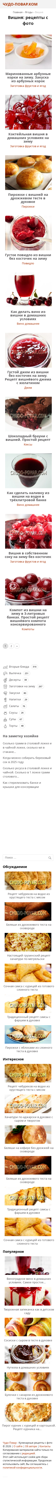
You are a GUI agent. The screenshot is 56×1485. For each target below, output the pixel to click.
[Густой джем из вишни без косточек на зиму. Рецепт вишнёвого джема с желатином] (28, 366)
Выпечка (15, 673)
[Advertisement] (28, 822)
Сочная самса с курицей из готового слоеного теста (29, 987)
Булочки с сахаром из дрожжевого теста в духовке (29, 1396)
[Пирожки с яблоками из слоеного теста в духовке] (28, 1044)
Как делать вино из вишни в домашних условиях (28, 315)
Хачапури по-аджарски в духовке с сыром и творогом (29, 1118)
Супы (12, 719)
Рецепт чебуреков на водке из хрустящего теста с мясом (29, 895)
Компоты (28, 629)
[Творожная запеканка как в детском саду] (28, 1306)
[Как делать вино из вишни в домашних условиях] (28, 306)
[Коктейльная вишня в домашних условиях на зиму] (28, 128)
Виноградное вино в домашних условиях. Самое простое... (29, 1280)
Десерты (15, 680)
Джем (28, 387)
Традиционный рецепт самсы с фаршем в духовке (28, 1018)
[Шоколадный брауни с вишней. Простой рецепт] (28, 430)
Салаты (14, 706)
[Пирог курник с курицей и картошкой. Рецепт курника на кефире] (28, 1422)
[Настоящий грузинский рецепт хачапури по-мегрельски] (28, 952)
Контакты (45, 1446)
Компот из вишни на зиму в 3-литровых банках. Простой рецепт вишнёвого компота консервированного (28, 617)
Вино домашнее (28, 323)
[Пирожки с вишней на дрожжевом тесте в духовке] (28, 189)
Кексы (28, 444)
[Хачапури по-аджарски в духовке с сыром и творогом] (28, 1113)
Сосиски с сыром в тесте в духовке (28, 1340)
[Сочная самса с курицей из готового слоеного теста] (28, 982)
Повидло (28, 263)
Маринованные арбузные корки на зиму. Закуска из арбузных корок (28, 77)
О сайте (18, 1446)
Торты (13, 726)
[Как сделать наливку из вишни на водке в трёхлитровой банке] (28, 487)
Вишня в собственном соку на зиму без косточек (28, 555)
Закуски (14, 693)
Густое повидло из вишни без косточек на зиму (28, 257)
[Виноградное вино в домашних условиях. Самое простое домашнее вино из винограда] (28, 1275)
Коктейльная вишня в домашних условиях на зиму (28, 138)
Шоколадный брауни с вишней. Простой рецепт (28, 438)
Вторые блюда (19, 666)
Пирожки (28, 206)
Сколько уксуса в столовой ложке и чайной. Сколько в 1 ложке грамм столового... (27, 772)
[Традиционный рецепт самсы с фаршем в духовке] (28, 1013)
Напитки (15, 699)
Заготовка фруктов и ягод (28, 86)
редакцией (28, 1453)
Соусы (13, 712)
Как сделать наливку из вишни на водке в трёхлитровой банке (28, 496)
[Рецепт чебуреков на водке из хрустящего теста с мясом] (28, 890)
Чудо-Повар (10, 1442)
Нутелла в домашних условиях (28, 1367)
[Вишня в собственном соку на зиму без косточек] (28, 547)
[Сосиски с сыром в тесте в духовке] (28, 1337)
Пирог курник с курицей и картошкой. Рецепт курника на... (29, 1427)
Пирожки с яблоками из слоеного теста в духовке (28, 1049)
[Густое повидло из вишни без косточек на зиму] (28, 249)
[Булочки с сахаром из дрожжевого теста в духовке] (28, 1391)
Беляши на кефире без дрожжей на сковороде (29, 1149)
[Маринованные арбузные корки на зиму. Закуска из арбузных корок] (28, 68)
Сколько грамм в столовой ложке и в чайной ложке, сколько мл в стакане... (27, 747)
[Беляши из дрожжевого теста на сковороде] (28, 921)
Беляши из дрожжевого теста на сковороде (28, 926)
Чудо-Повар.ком (20, 4)
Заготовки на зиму (22, 686)
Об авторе (31, 1446)
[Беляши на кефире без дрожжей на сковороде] (28, 1144)
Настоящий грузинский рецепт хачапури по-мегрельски (28, 957)
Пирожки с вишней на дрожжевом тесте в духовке (28, 198)
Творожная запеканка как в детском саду (29, 1311)
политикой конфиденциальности (22, 1467)
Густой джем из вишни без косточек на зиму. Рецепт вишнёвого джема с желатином (28, 377)
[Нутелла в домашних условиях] (28, 1364)
